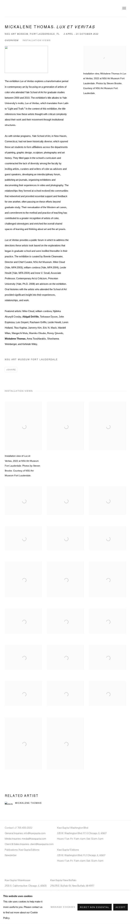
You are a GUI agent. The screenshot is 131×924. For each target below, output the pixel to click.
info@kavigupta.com (35, 833)
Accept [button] (120, 907)
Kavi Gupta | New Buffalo (63, 880)
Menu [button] (123, 8)
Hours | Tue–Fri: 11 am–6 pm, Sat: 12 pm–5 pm (80, 838)
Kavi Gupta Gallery (21, 8)
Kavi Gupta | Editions (68, 849)
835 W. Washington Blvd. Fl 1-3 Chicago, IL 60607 (82, 833)
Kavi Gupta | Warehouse (17, 880)
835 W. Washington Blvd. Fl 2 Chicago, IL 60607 (81, 855)
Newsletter (11, 855)
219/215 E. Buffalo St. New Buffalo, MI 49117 (72, 885)
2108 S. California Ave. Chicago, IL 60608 (26, 885)
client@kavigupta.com (42, 844)
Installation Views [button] (37, 40)
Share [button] (12, 370)
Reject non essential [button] (94, 907)
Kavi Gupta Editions (29, 849)
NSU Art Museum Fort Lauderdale (31, 359)
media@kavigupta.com (34, 838)
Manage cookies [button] (63, 907)
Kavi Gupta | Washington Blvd (72, 827)
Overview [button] (12, 40)
